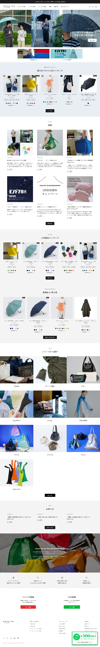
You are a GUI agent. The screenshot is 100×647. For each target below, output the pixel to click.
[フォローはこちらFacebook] (4, 638)
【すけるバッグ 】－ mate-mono (50, 94)
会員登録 (61, 631)
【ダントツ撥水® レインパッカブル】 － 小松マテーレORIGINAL (85, 321)
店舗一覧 (56, 6)
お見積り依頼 (62, 628)
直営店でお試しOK (62, 583)
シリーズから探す (42, 6)
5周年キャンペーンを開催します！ (47, 207)
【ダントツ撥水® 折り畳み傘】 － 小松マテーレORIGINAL (50, 262)
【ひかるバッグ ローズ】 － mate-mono (69, 94)
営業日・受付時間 (34, 621)
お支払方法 (32, 626)
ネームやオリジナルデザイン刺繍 (37, 583)
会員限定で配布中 (87, 583)
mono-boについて (65, 6)
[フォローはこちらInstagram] (11, 638)
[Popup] (85, 638)
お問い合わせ (62, 626)
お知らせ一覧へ (50, 527)
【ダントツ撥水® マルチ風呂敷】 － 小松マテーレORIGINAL (69, 262)
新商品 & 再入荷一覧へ (50, 337)
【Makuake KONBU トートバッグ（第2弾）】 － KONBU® (11, 95)
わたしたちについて (63, 621)
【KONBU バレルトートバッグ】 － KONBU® (31, 95)
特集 (50, 6)
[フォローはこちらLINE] (18, 638)
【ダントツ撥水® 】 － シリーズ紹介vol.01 (19, 207)
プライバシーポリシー (89, 631)
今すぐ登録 (28, 607)
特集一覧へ (50, 223)
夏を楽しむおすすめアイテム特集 (16, 160)
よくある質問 (62, 624)
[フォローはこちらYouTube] (14, 638)
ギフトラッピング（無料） (36, 628)
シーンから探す (32, 6)
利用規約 (86, 621)
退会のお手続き (62, 633)
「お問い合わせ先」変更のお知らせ (47, 517)
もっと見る (50, 110)
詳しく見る (50, 35)
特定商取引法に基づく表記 (90, 628)
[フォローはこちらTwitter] (7, 638)
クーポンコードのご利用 (35, 631)
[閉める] (95, 633)
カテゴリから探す (22, 6)
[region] (50, 28)
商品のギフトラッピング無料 (13, 583)
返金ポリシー (87, 624)
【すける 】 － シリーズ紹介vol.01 (47, 160)
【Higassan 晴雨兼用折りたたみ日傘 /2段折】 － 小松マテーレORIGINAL (88, 95)
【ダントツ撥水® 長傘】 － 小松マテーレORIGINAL (31, 262)
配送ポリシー (87, 626)
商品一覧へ (50, 278)
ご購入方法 (32, 624)
